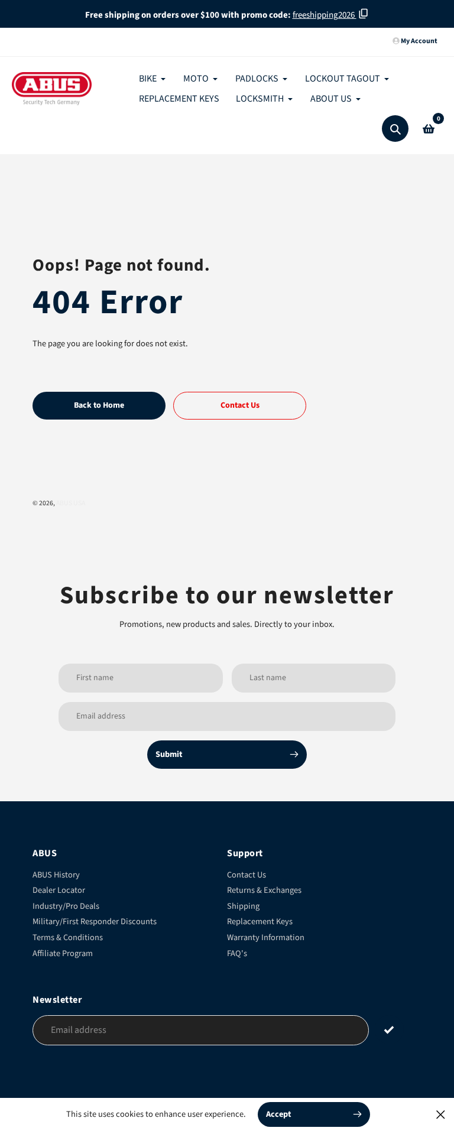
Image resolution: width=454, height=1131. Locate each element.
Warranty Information (265, 937)
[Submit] (389, 1029)
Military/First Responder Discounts (95, 921)
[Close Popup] (440, 1114)
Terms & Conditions (68, 937)
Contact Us (246, 875)
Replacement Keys (260, 921)
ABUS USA (70, 503)
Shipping (243, 906)
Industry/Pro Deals (66, 906)
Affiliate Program (63, 953)
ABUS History (56, 875)
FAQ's (237, 953)
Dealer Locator (59, 890)
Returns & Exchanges (264, 890)
